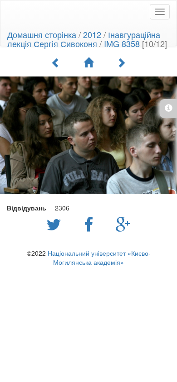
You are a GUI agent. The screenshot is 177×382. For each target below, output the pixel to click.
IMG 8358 (122, 43)
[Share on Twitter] (56, 223)
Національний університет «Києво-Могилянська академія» (99, 257)
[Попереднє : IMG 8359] (55, 62)
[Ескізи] (88, 62)
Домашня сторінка (41, 34)
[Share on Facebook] (91, 223)
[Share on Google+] (123, 223)
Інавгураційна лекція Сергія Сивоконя (83, 39)
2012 (92, 34)
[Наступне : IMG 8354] (121, 62)
